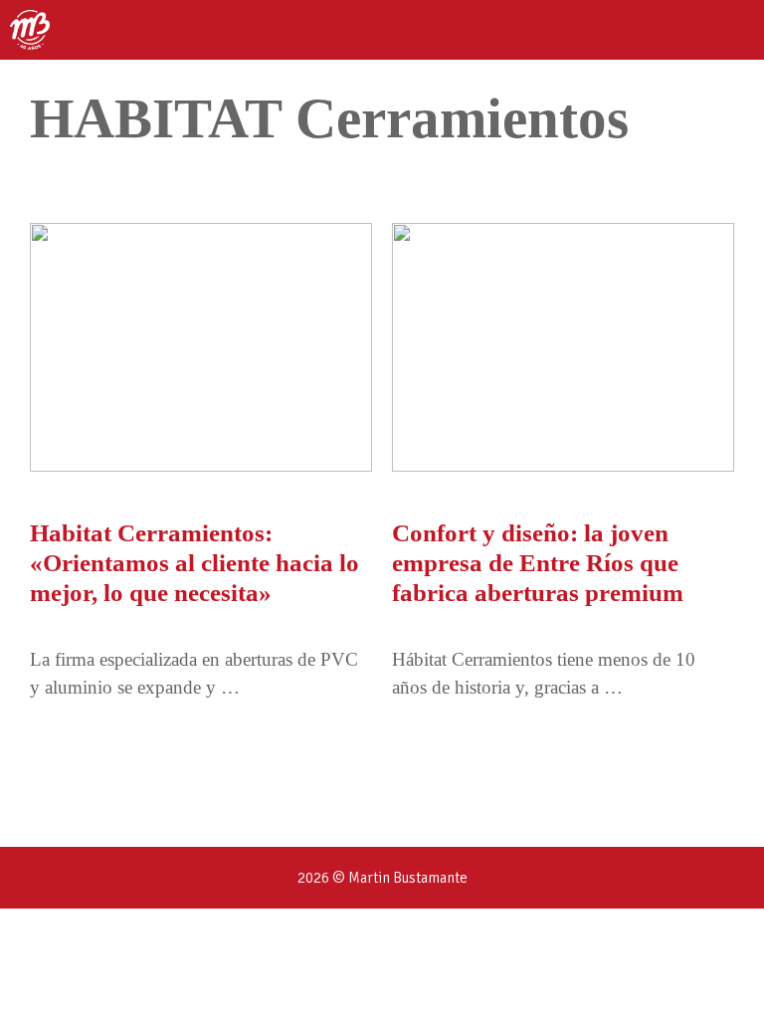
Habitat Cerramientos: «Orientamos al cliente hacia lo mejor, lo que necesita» (194, 562)
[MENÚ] (731, 30)
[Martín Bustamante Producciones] (30, 30)
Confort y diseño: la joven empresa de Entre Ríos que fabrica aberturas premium (537, 562)
